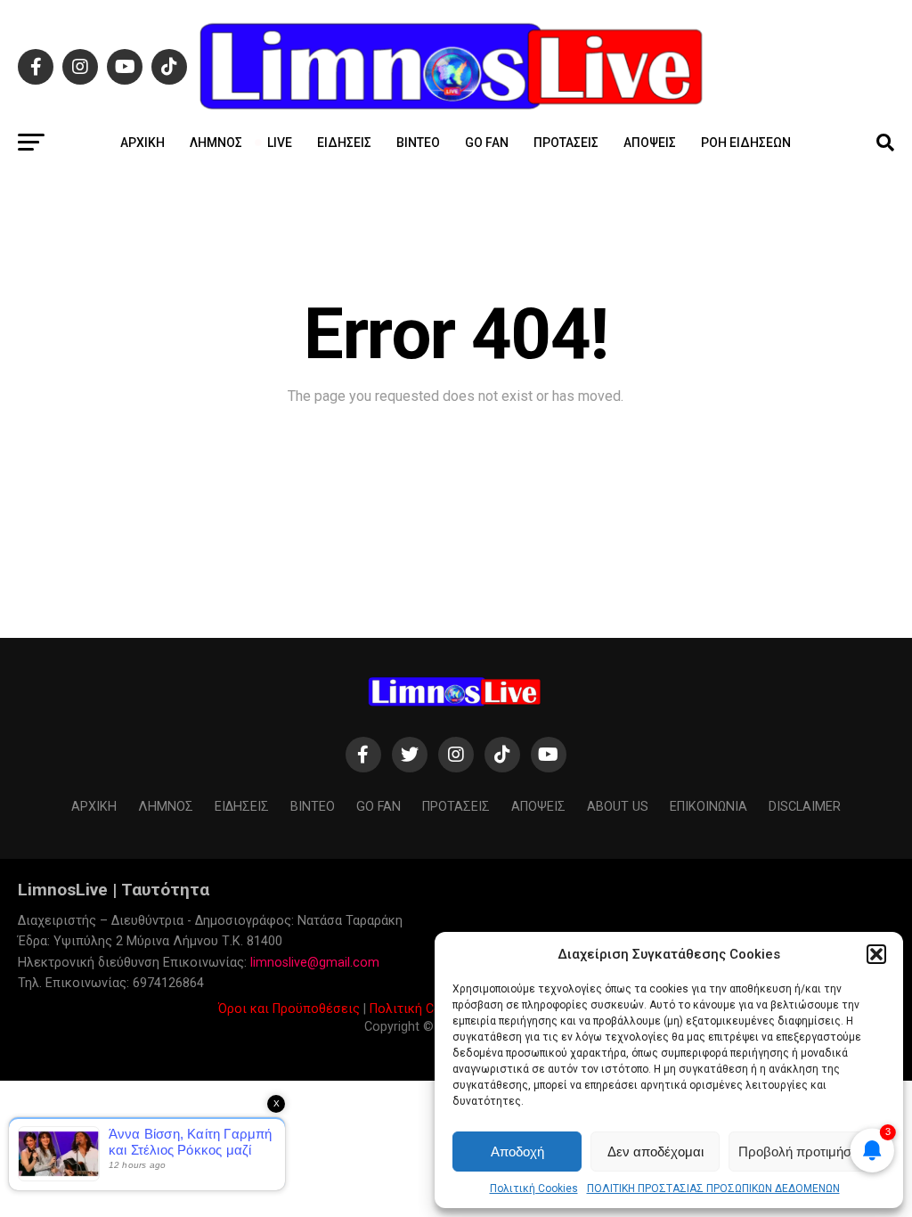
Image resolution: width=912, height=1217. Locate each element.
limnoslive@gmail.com (314, 962)
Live (279, 142)
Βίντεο (418, 142)
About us (617, 806)
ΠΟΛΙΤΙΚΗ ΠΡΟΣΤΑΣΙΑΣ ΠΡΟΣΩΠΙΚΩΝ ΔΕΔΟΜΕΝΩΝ (713, 1188)
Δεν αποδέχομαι (655, 1151)
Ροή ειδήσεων (746, 142)
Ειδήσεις (344, 142)
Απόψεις (649, 142)
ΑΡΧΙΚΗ (142, 142)
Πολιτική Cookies (534, 1188)
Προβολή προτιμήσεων (806, 1151)
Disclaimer (805, 806)
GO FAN (487, 142)
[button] (876, 954)
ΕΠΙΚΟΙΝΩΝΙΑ (708, 806)
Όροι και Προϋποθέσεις (289, 1009)
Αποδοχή (517, 1151)
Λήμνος (216, 142)
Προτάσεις (565, 142)
